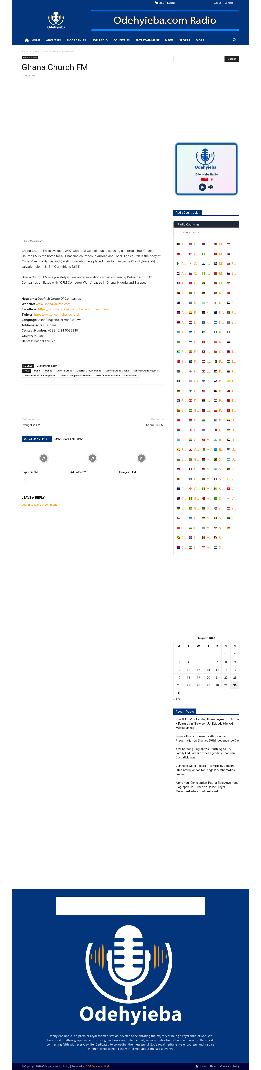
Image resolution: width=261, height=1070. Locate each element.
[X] (35, 85)
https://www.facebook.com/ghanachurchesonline (73, 309)
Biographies (76, 40)
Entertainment (147, 40)
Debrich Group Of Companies (39, 375)
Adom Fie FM (155, 425)
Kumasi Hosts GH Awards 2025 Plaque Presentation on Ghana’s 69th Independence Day (207, 738)
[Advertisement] (92, 350)
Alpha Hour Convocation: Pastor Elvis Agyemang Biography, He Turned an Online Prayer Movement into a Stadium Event (207, 787)
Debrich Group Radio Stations (76, 375)
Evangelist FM (31, 425)
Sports (184, 40)
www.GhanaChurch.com (53, 304)
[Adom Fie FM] (92, 458)
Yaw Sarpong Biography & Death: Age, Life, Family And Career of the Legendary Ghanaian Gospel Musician (205, 753)
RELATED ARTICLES (37, 439)
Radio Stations (40, 51)
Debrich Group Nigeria (145, 370)
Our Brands (130, 375)
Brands (48, 370)
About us (53, 40)
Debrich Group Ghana (117, 370)
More (200, 40)
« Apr (176, 699)
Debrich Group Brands (89, 370)
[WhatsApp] (54, 85)
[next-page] (30, 480)
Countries (121, 40)
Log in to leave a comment (39, 504)
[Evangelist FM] (141, 458)
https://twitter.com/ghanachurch (57, 314)
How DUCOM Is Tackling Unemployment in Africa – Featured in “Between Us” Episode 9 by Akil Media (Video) (207, 724)
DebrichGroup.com (47, 365)
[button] (234, 41)
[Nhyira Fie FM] (44, 458)
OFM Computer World (108, 375)
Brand (36, 370)
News (169, 40)
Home (36, 40)
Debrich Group (64, 370)
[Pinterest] (44, 85)
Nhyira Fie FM (30, 472)
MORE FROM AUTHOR (68, 439)
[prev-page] (24, 480)
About (217, 2)
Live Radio (100, 40)
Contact (229, 2)
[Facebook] (26, 85)
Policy (236, 1066)
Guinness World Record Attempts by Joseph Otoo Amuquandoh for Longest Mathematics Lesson (205, 770)
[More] (63, 85)
